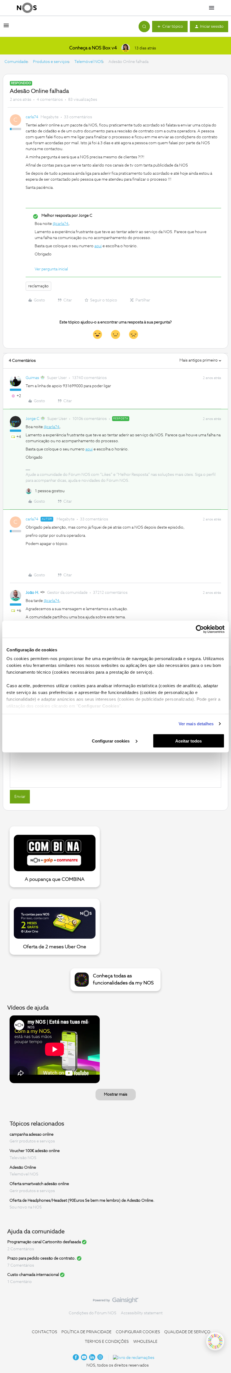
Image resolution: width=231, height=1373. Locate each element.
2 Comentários (20, 1249)
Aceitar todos (188, 740)
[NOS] (27, 8)
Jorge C (32, 419)
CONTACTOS (44, 1332)
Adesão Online (23, 1167)
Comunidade (16, 62)
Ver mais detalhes (196, 723)
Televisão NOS (23, 1158)
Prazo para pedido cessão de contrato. (41, 1258)
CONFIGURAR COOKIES (138, 1332)
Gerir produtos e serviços (32, 1141)
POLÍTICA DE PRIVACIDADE (86, 1332)
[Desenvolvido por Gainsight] (115, 1301)
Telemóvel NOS (88, 62)
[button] (6, 28)
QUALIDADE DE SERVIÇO (187, 1332)
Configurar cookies (111, 740)
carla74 (32, 117)
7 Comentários (20, 1265)
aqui (98, 246)
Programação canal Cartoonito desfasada (44, 1242)
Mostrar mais (115, 1094)
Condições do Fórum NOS (92, 1313)
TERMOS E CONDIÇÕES (107, 1342)
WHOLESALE (145, 1342)
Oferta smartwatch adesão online (39, 1184)
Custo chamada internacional (33, 1275)
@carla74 (60, 224)
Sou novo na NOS (26, 1207)
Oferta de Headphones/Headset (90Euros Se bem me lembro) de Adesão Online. (82, 1200)
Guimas (32, 378)
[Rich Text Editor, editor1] (115, 759)
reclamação (38, 286)
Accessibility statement (142, 1313)
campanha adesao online (32, 1134)
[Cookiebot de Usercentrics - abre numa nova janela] (200, 629)
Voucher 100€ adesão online (35, 1151)
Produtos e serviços (51, 62)
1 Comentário (19, 1282)
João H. (32, 593)
